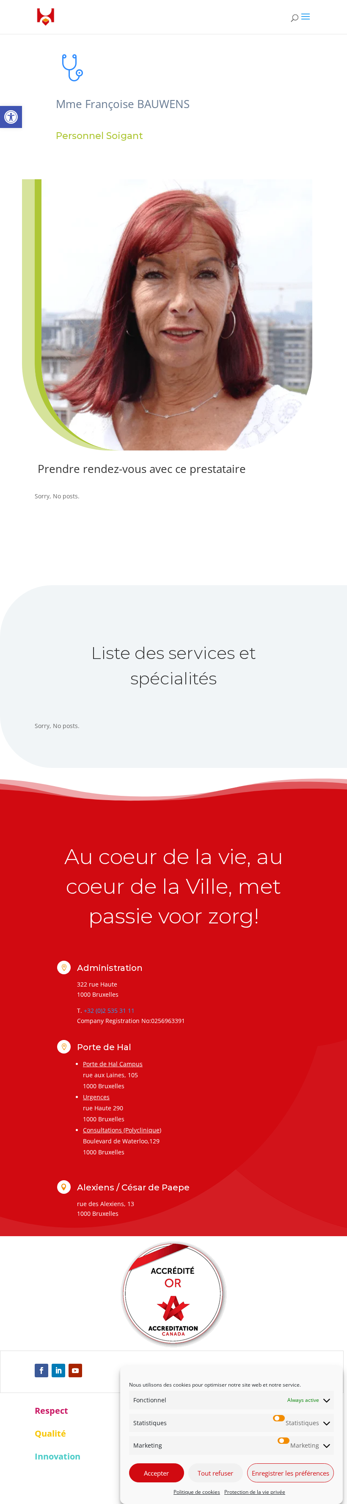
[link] (11, 117)
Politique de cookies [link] (197, 1492)
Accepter (156, 1473)
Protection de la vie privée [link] (254, 1492)
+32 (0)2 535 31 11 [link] (109, 1010)
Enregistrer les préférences (290, 1473)
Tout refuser (215, 1473)
